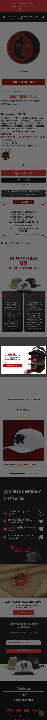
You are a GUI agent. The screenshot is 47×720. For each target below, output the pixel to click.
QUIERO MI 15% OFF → (12, 365)
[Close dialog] (44, 347)
